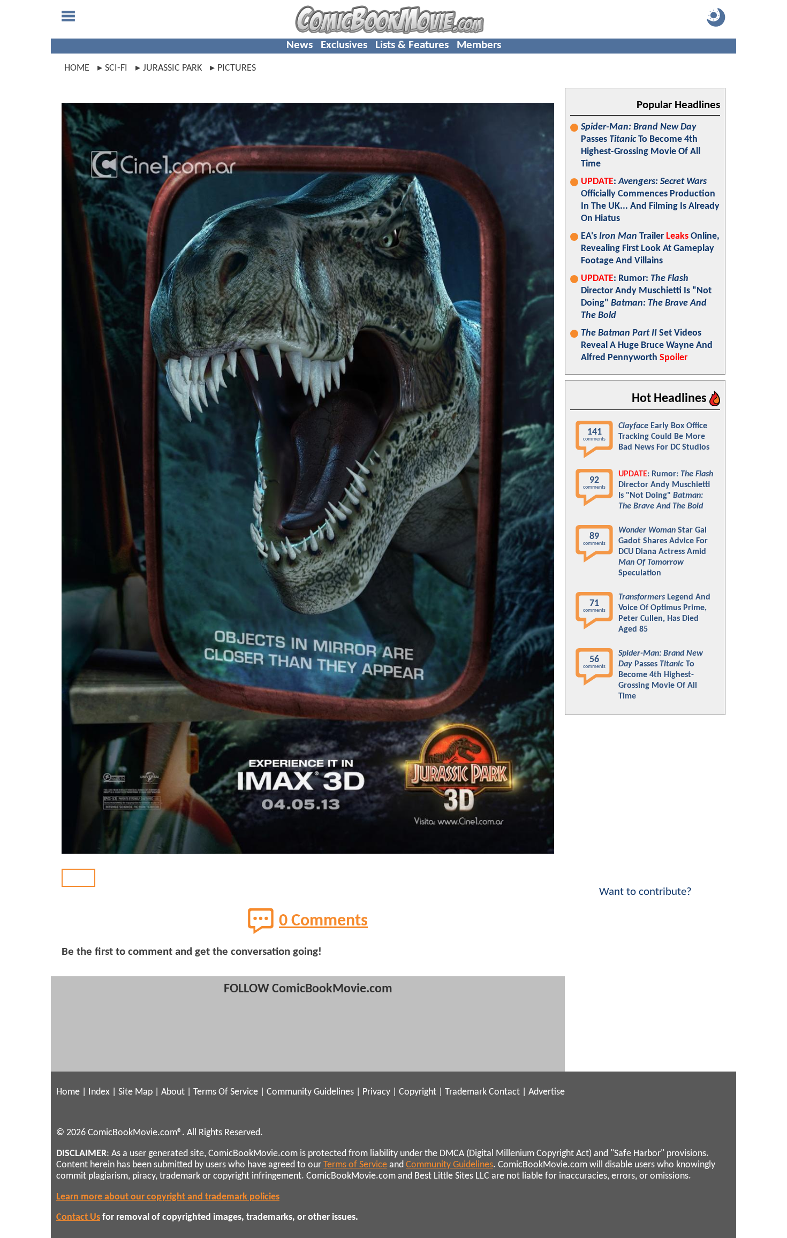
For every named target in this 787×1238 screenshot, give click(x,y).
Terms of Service (355, 1164)
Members (479, 45)
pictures (236, 68)
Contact (504, 1092)
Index (99, 1092)
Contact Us (78, 1217)
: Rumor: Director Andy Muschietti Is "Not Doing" (646, 297)
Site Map (135, 1092)
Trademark (466, 1092)
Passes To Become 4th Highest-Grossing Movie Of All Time (640, 145)
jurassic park (172, 68)
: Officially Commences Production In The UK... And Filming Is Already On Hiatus (650, 200)
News (299, 45)
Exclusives (344, 45)
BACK (78, 877)
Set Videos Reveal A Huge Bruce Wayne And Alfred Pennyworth (647, 345)
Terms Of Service (225, 1092)
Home (76, 68)
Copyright (417, 1092)
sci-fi (116, 68)
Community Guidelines (310, 1092)
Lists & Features (412, 45)
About (173, 1092)
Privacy (376, 1092)
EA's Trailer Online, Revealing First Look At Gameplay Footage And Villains (650, 248)
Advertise (546, 1092)
